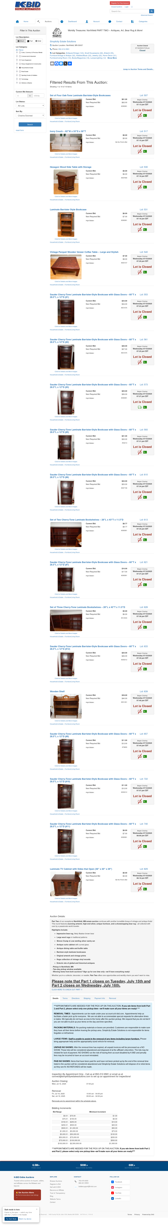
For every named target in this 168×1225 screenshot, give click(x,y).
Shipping (87, 998)
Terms (65, 998)
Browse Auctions (56, 1181)
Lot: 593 (144, 429)
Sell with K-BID (55, 1187)
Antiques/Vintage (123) (75, 53)
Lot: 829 (144, 868)
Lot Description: (23, 37)
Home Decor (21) (109, 55)
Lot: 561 (144, 339)
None (21, 50)
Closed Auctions (116, 7)
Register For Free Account (120, 3)
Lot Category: (21, 47)
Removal (112, 998)
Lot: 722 (144, 778)
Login (127, 7)
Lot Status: (20, 101)
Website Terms (55, 1199)
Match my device (25, 1219)
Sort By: (19, 111)
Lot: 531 (144, 209)
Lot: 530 (144, 166)
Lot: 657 (144, 733)
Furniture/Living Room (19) (60, 58)
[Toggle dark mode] (132, 7)
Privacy (137, 1214)
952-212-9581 (63, 49)
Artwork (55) (109, 53)
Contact (52, 1202)
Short (21, 41)
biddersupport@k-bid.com (88, 1186)
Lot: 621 (144, 562)
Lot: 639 (144, 691)
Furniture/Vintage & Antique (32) (62, 55)
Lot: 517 (144, 131)
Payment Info (100, 998)
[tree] (30, 68)
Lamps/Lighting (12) (98, 58)
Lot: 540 (144, 251)
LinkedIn (116, 1198)
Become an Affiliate (57, 1190)
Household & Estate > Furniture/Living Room (65, 121)
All (17, 50)
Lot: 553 (144, 294)
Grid (39, 41)
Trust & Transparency (57, 1193)
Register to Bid (55, 1184)
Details (55, 998)
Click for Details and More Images (66, 118)
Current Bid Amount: (24, 91)
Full (30, 41)
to (30, 95)
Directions (75, 998)
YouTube (116, 1193)
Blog (51, 1196)
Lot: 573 (144, 384)
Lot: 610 (144, 474)
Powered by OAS (148, 1214)
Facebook (117, 1182)
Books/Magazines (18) (80, 58)
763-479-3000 (83, 1180)
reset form (20, 130)
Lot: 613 (144, 519)
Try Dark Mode (11, 1219)
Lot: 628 (144, 607)
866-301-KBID (84, 1183)
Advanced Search (147, 15)
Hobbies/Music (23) (83, 55)
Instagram (117, 1187)
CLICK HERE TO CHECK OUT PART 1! (67, 989)
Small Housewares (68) (94, 53)
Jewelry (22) (97, 55)
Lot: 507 (144, 95)
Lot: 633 (144, 646)
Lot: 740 (144, 823)
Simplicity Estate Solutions (63, 41)
